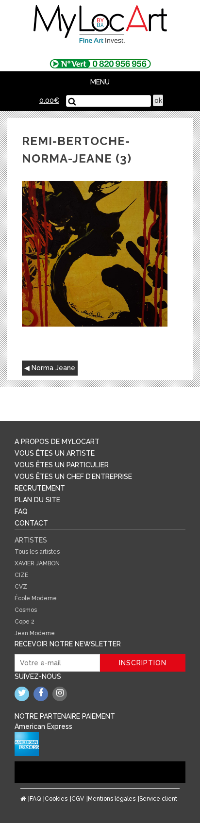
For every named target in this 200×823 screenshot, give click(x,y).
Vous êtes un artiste (55, 453)
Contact (31, 523)
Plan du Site (37, 500)
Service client (158, 798)
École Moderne (36, 598)
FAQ (21, 511)
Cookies (56, 798)
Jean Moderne (35, 633)
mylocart (100, 25)
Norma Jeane (53, 368)
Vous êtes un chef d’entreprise (73, 476)
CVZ (21, 586)
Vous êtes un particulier (62, 465)
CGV (77, 798)
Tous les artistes (37, 551)
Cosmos (26, 610)
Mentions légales (111, 798)
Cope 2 (24, 621)
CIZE (21, 575)
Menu (100, 82)
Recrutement (40, 488)
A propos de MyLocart (57, 441)
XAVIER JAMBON (37, 563)
